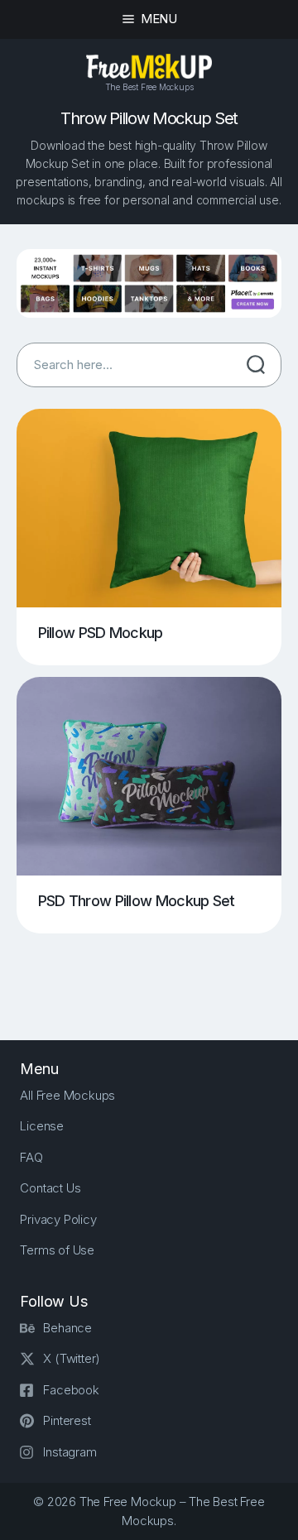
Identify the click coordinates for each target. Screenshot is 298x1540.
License (42, 1126)
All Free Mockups (67, 1095)
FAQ (31, 1157)
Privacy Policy (58, 1219)
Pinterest (66, 1420)
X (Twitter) (71, 1358)
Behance (67, 1328)
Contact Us (50, 1188)
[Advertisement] (157, 973)
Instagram (69, 1452)
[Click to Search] (255, 365)
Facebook (71, 1390)
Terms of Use (57, 1250)
